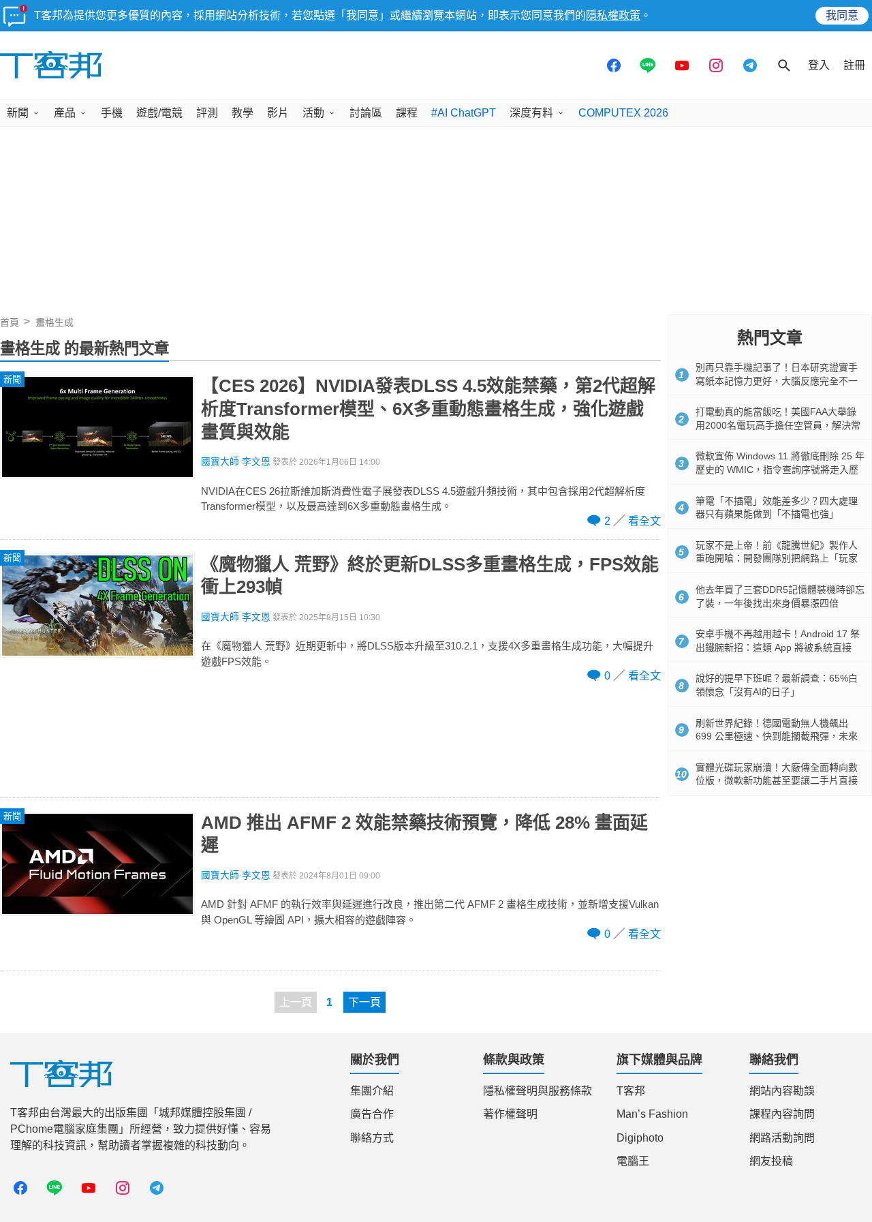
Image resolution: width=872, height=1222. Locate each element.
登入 (819, 65)
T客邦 (631, 1091)
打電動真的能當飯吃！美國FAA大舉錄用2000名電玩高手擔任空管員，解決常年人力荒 (778, 425)
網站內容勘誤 (782, 1091)
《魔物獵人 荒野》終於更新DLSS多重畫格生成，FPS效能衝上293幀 (430, 576)
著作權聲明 (510, 1114)
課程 (407, 113)
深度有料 (531, 113)
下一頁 (364, 1002)
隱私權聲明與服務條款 (537, 1091)
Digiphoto (640, 1138)
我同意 (842, 15)
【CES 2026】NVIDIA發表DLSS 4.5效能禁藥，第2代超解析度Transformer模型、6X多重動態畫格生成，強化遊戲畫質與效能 (428, 409)
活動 (313, 113)
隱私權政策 (613, 15)
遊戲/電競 (159, 113)
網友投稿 (771, 1161)
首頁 (9, 322)
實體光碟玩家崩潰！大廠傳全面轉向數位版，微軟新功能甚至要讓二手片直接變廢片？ (777, 780)
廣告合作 (372, 1114)
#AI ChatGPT (463, 113)
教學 (242, 113)
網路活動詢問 (782, 1138)
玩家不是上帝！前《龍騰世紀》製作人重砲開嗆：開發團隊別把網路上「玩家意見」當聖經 (777, 558)
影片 (278, 113)
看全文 (644, 521)
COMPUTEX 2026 (623, 113)
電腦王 (633, 1161)
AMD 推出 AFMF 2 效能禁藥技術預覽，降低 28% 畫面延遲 (424, 834)
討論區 (365, 113)
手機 (112, 113)
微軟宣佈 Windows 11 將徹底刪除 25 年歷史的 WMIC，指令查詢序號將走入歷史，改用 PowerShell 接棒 (780, 469)
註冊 (854, 65)
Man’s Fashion (652, 1114)
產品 (65, 113)
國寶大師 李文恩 (235, 462)
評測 (207, 113)
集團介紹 (372, 1091)
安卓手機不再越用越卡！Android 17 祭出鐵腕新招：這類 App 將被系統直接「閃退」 (778, 647)
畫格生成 (54, 322)
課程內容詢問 (782, 1114)
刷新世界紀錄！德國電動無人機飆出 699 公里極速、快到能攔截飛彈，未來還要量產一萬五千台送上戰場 (777, 736)
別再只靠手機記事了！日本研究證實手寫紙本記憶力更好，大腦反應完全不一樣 (777, 380)
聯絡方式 (372, 1138)
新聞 (18, 113)
